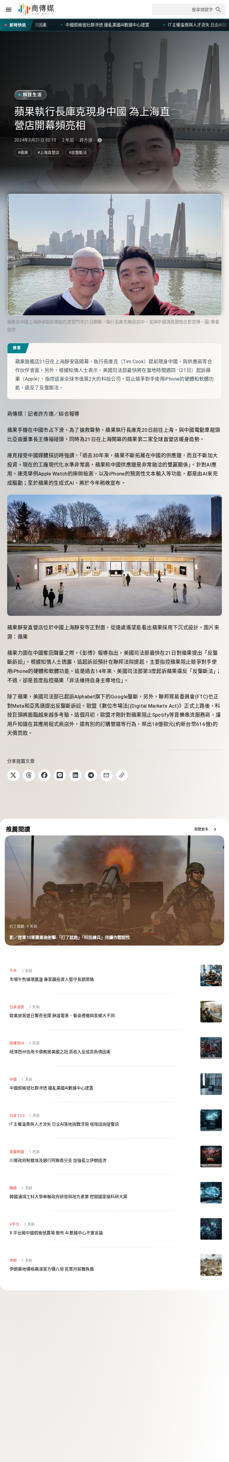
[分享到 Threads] (29, 775)
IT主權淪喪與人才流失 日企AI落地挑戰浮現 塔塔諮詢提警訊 (118, 24)
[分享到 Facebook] (44, 775)
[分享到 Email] (106, 775)
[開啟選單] (9, 9)
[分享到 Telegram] (91, 775)
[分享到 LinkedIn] (75, 775)
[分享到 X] (13, 775)
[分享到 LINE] (60, 775)
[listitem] (114, 975)
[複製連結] (122, 775)
